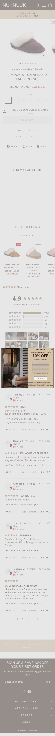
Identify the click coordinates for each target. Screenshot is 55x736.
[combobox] (34, 367)
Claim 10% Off (40, 378)
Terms (37, 386)
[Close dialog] (52, 349)
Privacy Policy (33, 386)
